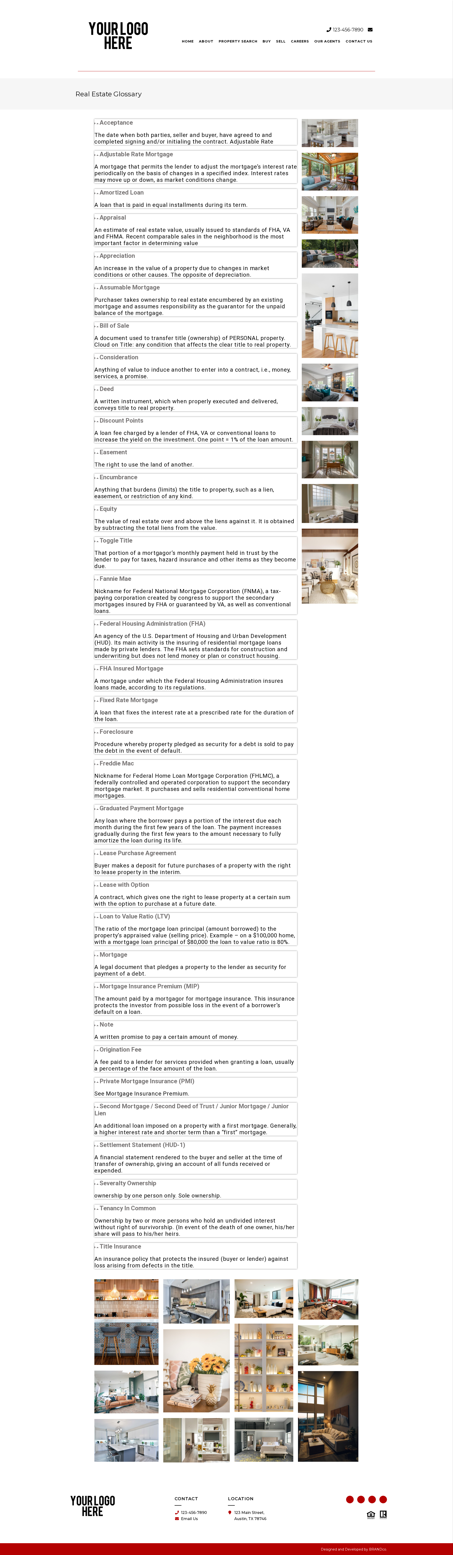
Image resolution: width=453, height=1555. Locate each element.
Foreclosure (116, 731)
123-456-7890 (348, 30)
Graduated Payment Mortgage (142, 808)
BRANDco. (378, 1549)
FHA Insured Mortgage (131, 668)
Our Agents (327, 41)
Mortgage (113, 954)
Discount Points (121, 420)
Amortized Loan (122, 192)
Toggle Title (116, 540)
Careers (300, 41)
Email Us (189, 1519)
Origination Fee (120, 1049)
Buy (267, 41)
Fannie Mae (115, 578)
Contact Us (359, 41)
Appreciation (117, 255)
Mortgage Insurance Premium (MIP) (149, 986)
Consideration (119, 357)
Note (106, 1024)
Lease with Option (124, 884)
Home (188, 41)
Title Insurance (120, 1246)
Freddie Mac (117, 763)
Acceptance (116, 122)
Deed (107, 388)
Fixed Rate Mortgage (129, 700)
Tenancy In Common (128, 1208)
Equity (108, 508)
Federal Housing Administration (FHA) (153, 623)
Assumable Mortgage (130, 287)
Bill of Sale (114, 325)
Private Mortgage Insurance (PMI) (147, 1081)
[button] (195, 122)
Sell (281, 41)
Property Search (238, 41)
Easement (113, 452)
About (206, 41)
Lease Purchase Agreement (138, 853)
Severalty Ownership (128, 1183)
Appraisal (113, 217)
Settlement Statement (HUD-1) (142, 1144)
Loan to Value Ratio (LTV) (135, 916)
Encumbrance (118, 477)
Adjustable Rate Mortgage (136, 154)
